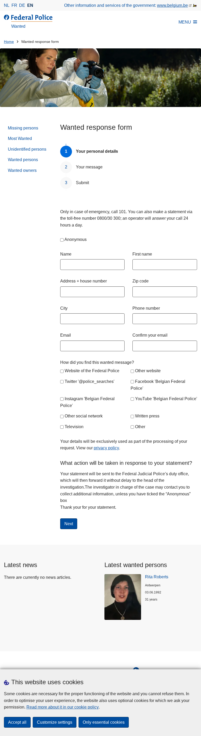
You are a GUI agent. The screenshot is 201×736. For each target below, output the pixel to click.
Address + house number (83, 281)
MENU (184, 22)
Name (65, 254)
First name (142, 254)
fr (14, 5)
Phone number (146, 308)
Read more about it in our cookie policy (62, 707)
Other (140, 426)
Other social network (84, 416)
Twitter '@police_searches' (89, 381)
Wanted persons (23, 159)
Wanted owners (22, 170)
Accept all (17, 722)
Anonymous (75, 239)
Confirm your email (150, 335)
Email (65, 335)
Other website (148, 371)
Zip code (140, 281)
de (22, 5)
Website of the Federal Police (92, 371)
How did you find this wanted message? (97, 362)
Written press (147, 416)
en (30, 5)
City (64, 308)
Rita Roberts (156, 577)
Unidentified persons (27, 149)
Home (9, 42)
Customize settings (54, 722)
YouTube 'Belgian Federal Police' (166, 399)
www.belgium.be (172, 5)
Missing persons (23, 128)
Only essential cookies (104, 722)
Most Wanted (20, 138)
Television (74, 426)
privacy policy (106, 448)
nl (6, 5)
